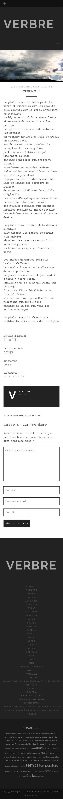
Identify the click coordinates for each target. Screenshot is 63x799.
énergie (55, 771)
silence (7, 766)
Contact (31, 586)
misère (13, 753)
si (57, 760)
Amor (31, 637)
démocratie (35, 740)
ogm (49, 753)
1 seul (10, 340)
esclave (54, 740)
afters (31, 688)
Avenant (19, 733)
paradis (25, 757)
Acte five (31, 615)
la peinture (31, 703)
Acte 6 (31, 619)
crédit (56, 737)
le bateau (31, 692)
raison (30, 760)
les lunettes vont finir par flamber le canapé (32, 707)
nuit (44, 752)
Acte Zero (31, 612)
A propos (31, 590)
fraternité (24, 744)
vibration (29, 771)
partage (39, 757)
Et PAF (31, 608)
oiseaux (7, 757)
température (48, 765)
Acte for (31, 604)
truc (17, 771)
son (18, 766)
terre (7, 771)
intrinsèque (31, 748)
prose (22, 760)
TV (22, 377)
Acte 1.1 (8, 46)
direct (8, 50)
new (31, 655)
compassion (27, 737)
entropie (48, 740)
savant (53, 760)
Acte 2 (48, 87)
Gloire (30, 744)
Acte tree (31, 601)
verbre (29, 24)
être (42, 776)
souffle (23, 766)
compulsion (36, 737)
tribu (14, 771)
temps (32, 765)
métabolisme (35, 753)
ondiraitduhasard (31, 667)
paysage (51, 757)
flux (18, 744)
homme (48, 744)
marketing (54, 748)
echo (31, 663)
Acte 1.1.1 (31, 674)
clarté (20, 737)
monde (22, 753)
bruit (44, 733)
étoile (30, 775)
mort (28, 753)
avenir (25, 733)
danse (8, 740)
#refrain (31, 652)
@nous (31, 670)
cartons (56, 733)
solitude (14, 766)
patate (45, 757)
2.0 (5, 733)
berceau (38, 733)
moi (18, 753)
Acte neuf (31, 645)
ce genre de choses (31, 696)
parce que (32, 757)
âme (48, 771)
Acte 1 (31, 593)
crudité (50, 737)
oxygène (18, 757)
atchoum (31, 677)
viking (36, 771)
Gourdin (36, 744)
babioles (32, 733)
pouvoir (16, 760)
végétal (41, 771)
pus (26, 760)
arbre (14, 733)
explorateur (10, 744)
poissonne (9, 760)
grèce (42, 744)
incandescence (20, 748)
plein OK (9, 43)
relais (35, 760)
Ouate (7, 377)
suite (31, 659)
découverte (26, 740)
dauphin (14, 740)
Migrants (7, 753)
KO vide (31, 623)
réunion (41, 760)
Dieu (19, 740)
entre (42, 740)
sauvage (47, 760)
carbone (49, 733)
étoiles (37, 776)
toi (10, 771)
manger (46, 748)
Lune (9, 353)
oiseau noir (55, 753)
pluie (16, 377)
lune (39, 748)
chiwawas (8, 737)
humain (54, 744)
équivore (22, 776)
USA (24, 771)
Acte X (31, 648)
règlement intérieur (32, 699)
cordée (44, 737)
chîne (15, 737)
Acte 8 (31, 641)
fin (16, 744)
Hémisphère (9, 748)
